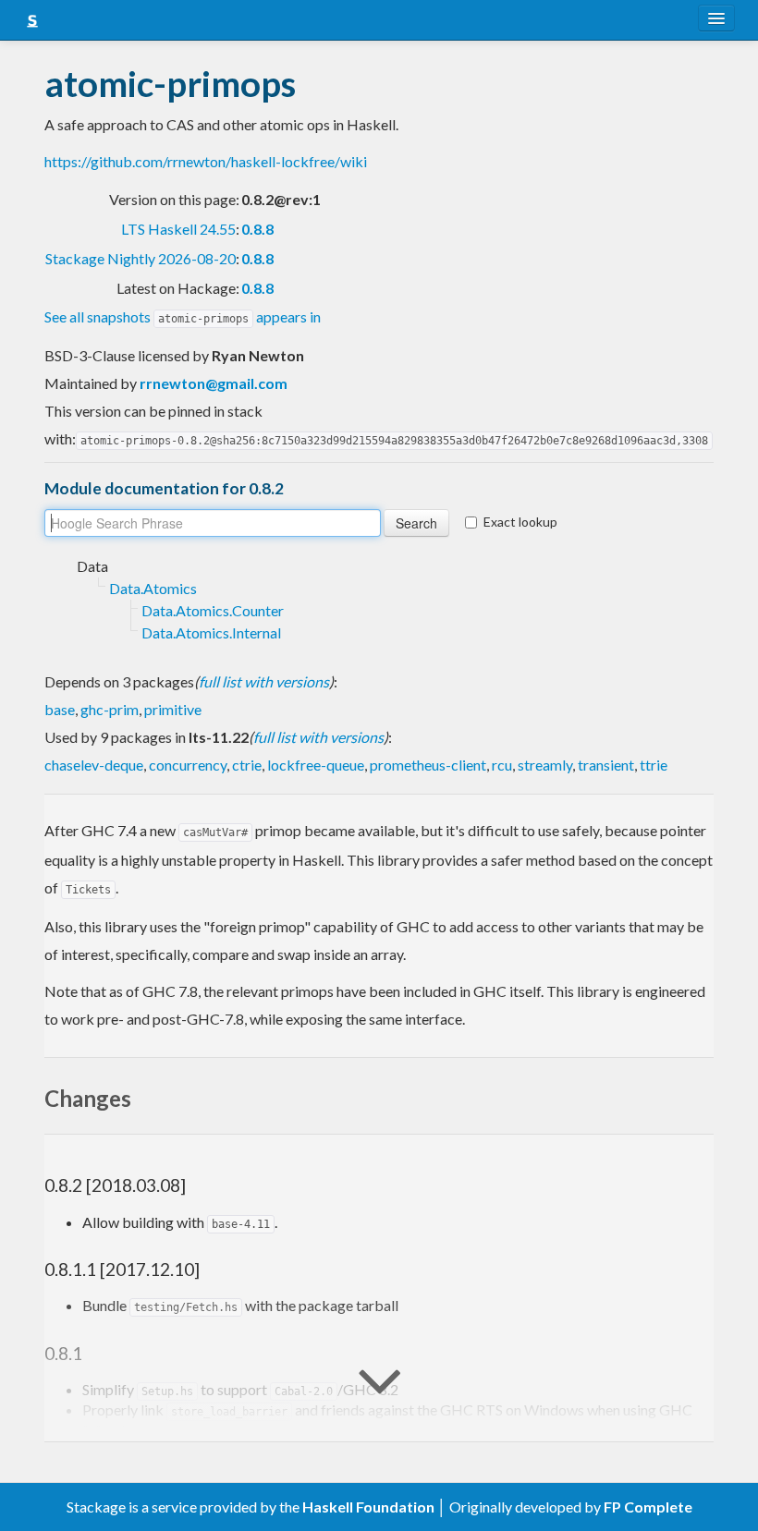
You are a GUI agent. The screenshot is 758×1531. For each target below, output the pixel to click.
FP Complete (648, 1506)
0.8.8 (257, 228)
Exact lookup (520, 521)
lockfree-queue (315, 764)
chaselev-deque (93, 764)
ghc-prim (109, 709)
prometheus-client (428, 764)
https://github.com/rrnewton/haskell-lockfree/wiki (205, 161)
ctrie (247, 764)
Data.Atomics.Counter (212, 610)
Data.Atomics (153, 588)
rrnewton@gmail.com (213, 383)
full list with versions (264, 681)
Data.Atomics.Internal (211, 632)
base (59, 709)
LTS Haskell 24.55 (178, 228)
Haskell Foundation (368, 1506)
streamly (545, 764)
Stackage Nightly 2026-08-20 (140, 258)
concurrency (187, 764)
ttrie (653, 764)
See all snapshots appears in (182, 316)
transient (606, 764)
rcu (502, 764)
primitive (173, 709)
